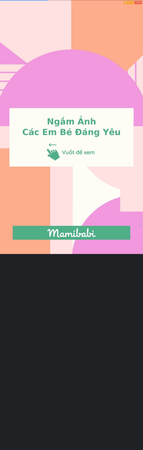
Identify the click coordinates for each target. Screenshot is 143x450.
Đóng (139, 2)
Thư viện (130, 2)
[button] (140, 225)
